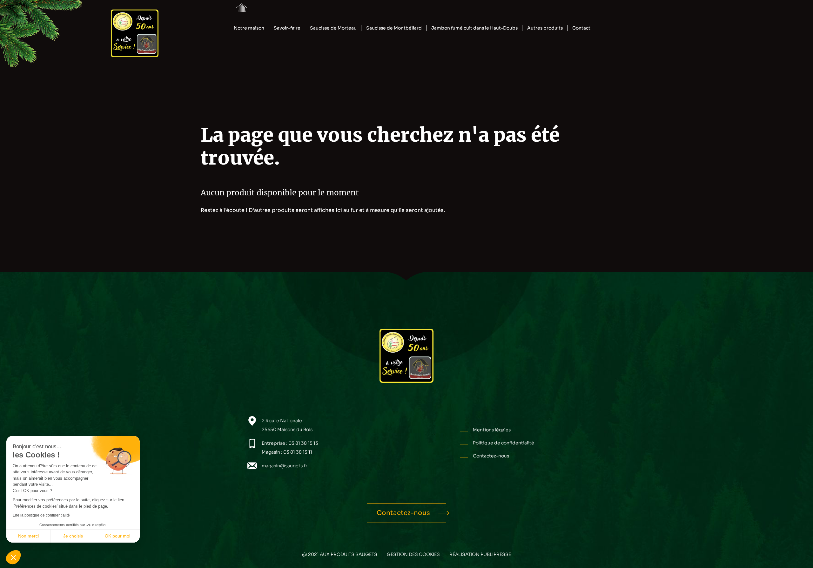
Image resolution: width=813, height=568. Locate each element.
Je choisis (73, 535)
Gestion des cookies (413, 554)
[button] (13, 557)
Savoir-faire (287, 28)
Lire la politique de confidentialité (41, 515)
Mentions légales (492, 430)
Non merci (28, 535)
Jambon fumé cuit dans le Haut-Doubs (474, 28)
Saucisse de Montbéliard (394, 28)
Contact (581, 28)
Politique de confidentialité (503, 443)
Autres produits (545, 28)
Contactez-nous (491, 456)
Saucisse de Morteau (333, 28)
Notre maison (249, 28)
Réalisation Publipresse (480, 554)
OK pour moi (117, 535)
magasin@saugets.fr (284, 466)
